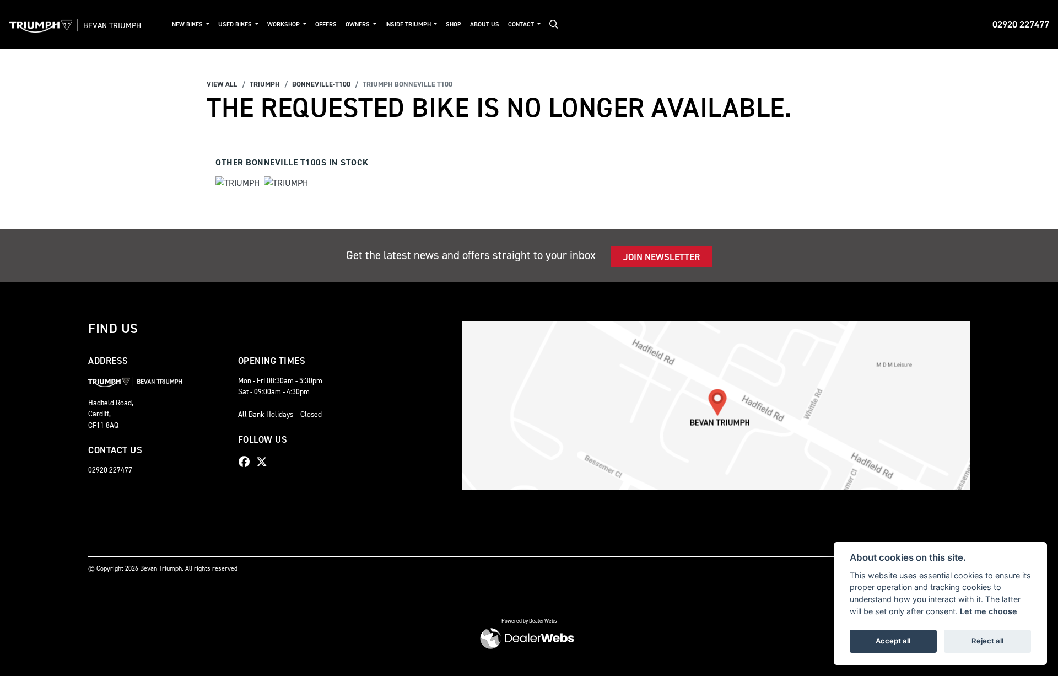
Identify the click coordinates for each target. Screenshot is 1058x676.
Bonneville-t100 (321, 84)
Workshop (284, 24)
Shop (453, 24)
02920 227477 (1020, 24)
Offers (326, 24)
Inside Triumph (409, 24)
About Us (484, 24)
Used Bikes (235, 24)
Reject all (987, 640)
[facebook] (247, 462)
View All (222, 84)
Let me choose (988, 611)
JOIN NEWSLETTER (661, 257)
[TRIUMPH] (237, 184)
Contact (522, 24)
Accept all (893, 640)
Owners (358, 24)
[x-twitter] (264, 462)
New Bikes (188, 24)
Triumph (265, 84)
